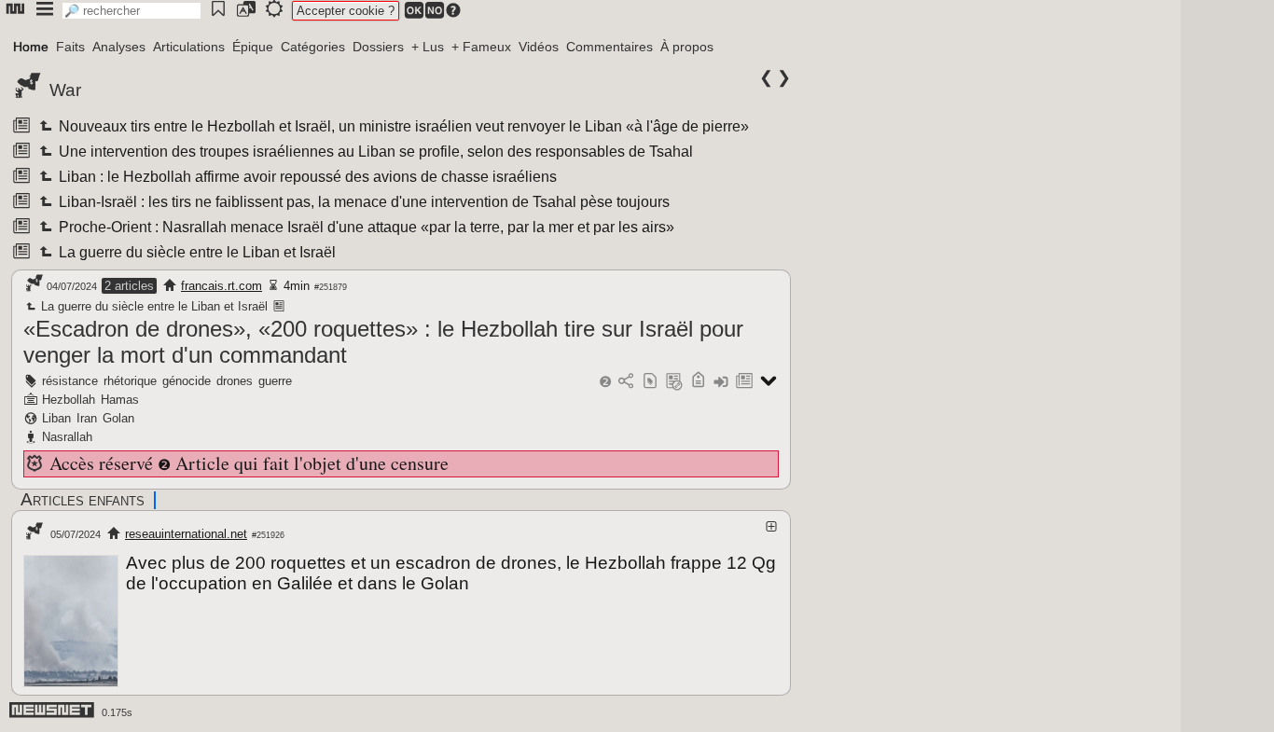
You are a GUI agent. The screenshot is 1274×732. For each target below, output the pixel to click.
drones (234, 381)
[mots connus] (698, 382)
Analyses (118, 46)
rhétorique (130, 381)
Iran (86, 418)
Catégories (313, 46)
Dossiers (378, 46)
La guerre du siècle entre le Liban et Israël (196, 252)
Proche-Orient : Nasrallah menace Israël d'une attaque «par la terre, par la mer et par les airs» (365, 227)
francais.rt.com (221, 286)
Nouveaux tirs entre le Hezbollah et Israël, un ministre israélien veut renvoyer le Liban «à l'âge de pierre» (402, 126)
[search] (131, 11)
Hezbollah (68, 400)
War (65, 90)
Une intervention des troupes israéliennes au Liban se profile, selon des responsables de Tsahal (374, 151)
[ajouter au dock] (721, 382)
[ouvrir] (771, 526)
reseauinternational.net (186, 534)
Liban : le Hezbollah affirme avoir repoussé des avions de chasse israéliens (306, 177)
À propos (686, 46)
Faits (70, 46)
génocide (186, 381)
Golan (118, 418)
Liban (56, 418)
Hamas (120, 400)
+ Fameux (481, 46)
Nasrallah (67, 437)
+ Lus (427, 46)
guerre (275, 381)
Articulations (189, 46)
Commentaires (609, 46)
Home (30, 46)
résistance (70, 381)
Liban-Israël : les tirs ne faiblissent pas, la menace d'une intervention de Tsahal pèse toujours (363, 202)
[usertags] (650, 382)
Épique (252, 46)
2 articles (129, 286)
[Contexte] (674, 382)
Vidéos (539, 46)
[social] (626, 382)
